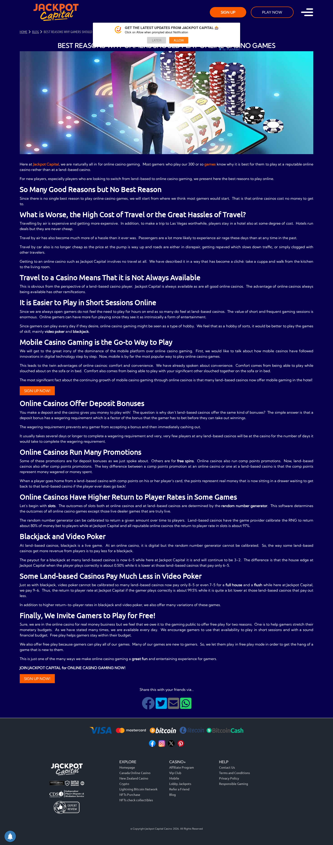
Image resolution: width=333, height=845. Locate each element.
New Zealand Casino (133, 778)
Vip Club (175, 773)
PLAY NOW (272, 12)
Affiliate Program (181, 767)
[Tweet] (162, 706)
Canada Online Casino (134, 773)
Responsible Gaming (233, 784)
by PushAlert (231, 49)
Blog (172, 794)
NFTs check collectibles (136, 799)
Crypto (124, 784)
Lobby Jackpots (180, 784)
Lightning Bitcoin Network (138, 789)
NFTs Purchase (129, 794)
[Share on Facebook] (149, 706)
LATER (156, 40)
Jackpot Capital (46, 164)
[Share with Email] (174, 706)
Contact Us (227, 767)
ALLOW (179, 40)
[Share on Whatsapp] (185, 706)
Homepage (127, 767)
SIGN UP (228, 12)
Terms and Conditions (234, 773)
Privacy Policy (229, 778)
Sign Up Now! (37, 391)
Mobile (174, 778)
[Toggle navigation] (307, 12)
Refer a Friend (179, 789)
